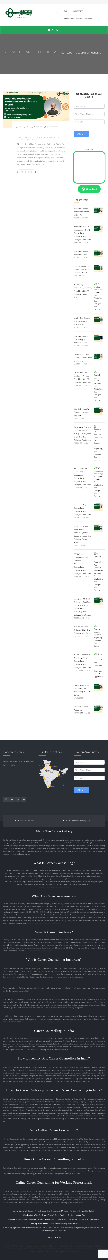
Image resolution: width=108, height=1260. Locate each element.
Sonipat (65, 1249)
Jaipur (45, 1246)
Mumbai (29, 1246)
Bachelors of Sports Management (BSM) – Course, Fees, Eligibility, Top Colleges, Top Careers (82, 233)
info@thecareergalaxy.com (76, 821)
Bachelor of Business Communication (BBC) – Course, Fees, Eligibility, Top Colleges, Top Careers (82, 433)
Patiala (26, 1249)
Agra (47, 1252)
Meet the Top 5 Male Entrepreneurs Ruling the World (38, 138)
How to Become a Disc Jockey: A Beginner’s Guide (81, 339)
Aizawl (32, 1252)
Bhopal (100, 1249)
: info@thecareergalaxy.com (78, 18)
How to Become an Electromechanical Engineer (81, 412)
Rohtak (57, 1249)
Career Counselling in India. (40, 1038)
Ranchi (92, 1249)
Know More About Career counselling (54, 887)
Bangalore (20, 1246)
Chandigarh (80, 1246)
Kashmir (85, 1249)
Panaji (78, 1249)
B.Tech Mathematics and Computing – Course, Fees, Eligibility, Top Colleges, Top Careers (82, 661)
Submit (81, 134)
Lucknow (37, 1246)
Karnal (72, 1249)
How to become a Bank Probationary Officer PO (81, 211)
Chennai (90, 1246)
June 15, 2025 (24, 127)
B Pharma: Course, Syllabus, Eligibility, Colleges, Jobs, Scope (82, 630)
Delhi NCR (10, 1246)
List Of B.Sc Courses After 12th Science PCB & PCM (82, 321)
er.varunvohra (53, 127)
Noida (72, 1246)
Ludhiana (40, 1252)
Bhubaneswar (73, 1252)
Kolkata (98, 1246)
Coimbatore (9, 1249)
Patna (33, 1249)
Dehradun (54, 1252)
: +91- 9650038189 (73, 11)
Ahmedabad (53, 1246)
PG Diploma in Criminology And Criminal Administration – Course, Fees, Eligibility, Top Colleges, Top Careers (82, 564)
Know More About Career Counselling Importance (41, 1022)
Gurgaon (39, 1249)
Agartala (63, 1252)
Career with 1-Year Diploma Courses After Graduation (83, 357)
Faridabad (49, 1249)
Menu (55, 30)
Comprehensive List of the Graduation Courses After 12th (82, 269)
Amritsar (18, 1249)
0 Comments (38, 127)
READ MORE (26, 172)
